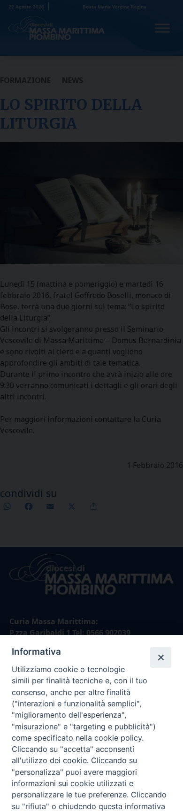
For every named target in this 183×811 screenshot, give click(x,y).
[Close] (160, 657)
